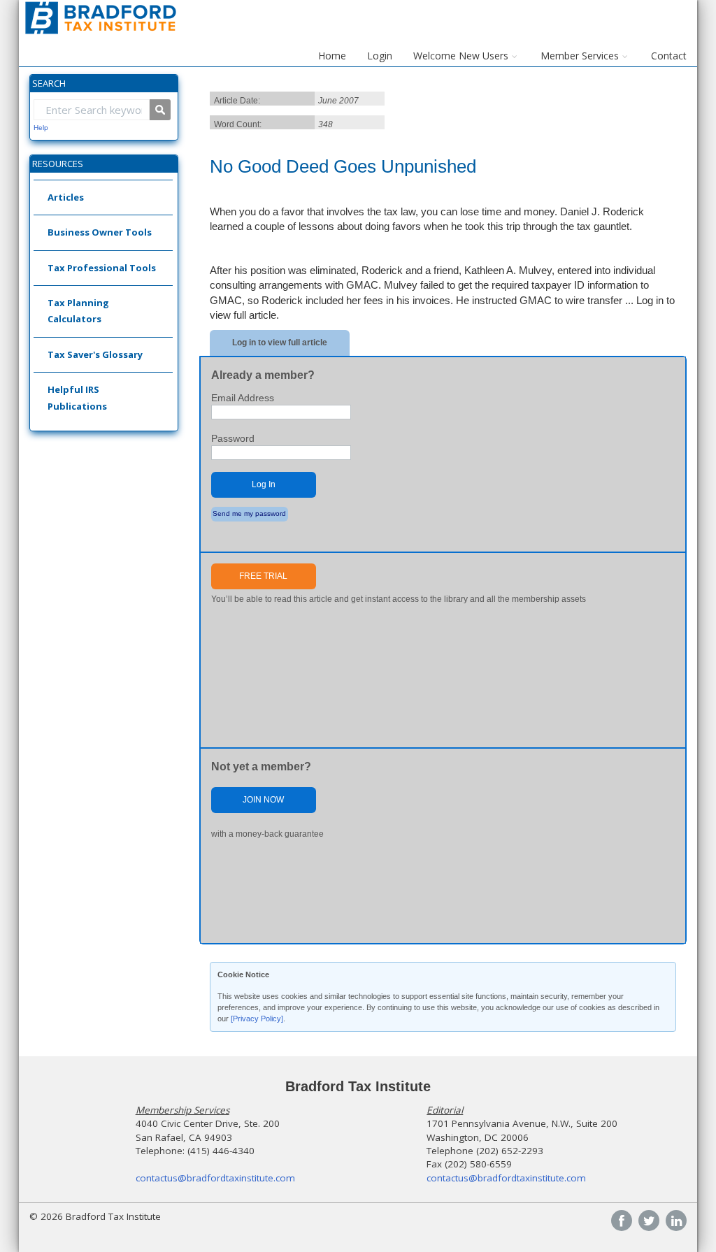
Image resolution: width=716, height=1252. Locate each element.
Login (379, 55)
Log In (263, 484)
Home (332, 55)
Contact (669, 55)
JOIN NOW (263, 800)
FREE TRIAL (263, 576)
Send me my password (249, 513)
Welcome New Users (460, 55)
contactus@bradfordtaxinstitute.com (215, 1178)
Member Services (579, 55)
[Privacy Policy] (257, 1018)
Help (41, 127)
